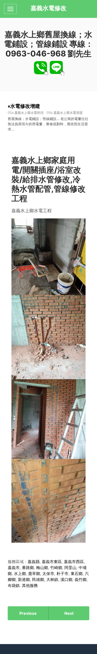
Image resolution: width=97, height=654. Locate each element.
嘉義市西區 (74, 561)
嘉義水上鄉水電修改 (29, 113)
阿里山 (70, 567)
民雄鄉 (38, 579)
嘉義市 (14, 567)
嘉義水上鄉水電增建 (68, 113)
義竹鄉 (81, 579)
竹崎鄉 (56, 567)
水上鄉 (20, 573)
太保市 (48, 573)
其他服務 (30, 585)
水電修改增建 (25, 106)
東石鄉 (77, 573)
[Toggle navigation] (10, 9)
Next (69, 613)
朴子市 (62, 573)
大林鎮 (52, 579)
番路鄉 (28, 567)
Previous (28, 613)
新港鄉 (24, 579)
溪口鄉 (66, 579)
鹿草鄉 (34, 573)
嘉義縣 (34, 561)
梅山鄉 (42, 567)
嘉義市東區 (52, 561)
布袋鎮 (14, 585)
